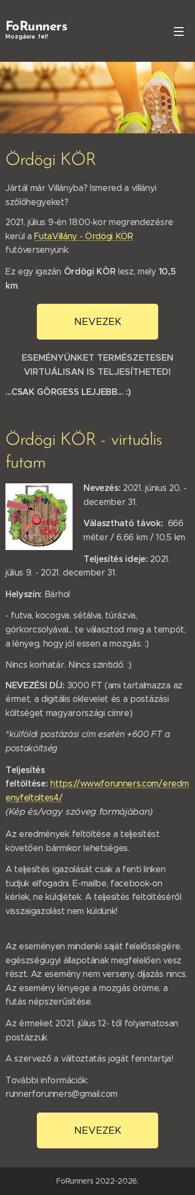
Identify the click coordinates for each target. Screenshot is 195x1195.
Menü (179, 31)
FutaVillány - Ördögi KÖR (83, 236)
